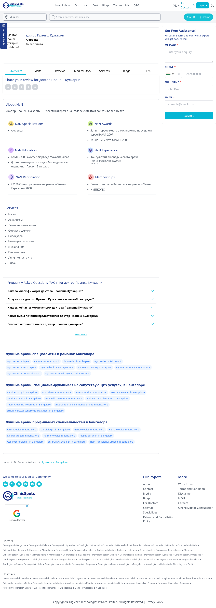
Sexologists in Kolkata (189, 559)
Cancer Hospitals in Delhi (43, 578)
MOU (181, 498)
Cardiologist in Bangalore (55, 429)
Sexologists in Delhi (33, 564)
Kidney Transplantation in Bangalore (107, 398)
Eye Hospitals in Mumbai (45, 588)
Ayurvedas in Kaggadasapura (94, 367)
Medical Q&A (82, 71)
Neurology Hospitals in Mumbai (79, 583)
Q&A (136, 5)
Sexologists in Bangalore (83, 564)
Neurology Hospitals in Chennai (140, 583)
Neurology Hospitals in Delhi (110, 583)
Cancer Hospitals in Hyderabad (72, 578)
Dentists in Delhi (63, 550)
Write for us (185, 484)
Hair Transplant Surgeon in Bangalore (111, 441)
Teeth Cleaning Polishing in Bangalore (29, 404)
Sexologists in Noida (12, 564)
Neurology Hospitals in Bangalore (173, 583)
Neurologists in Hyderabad (158, 564)
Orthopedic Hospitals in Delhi (16, 583)
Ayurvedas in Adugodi (46, 361)
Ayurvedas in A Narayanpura (57, 367)
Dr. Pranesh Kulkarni (27, 462)
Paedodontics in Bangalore (91, 392)
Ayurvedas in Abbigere (77, 361)
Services (104, 71)
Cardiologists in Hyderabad (115, 559)
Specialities (150, 512)
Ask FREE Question (198, 17)
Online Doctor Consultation (195, 508)
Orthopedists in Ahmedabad (40, 550)
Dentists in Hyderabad (126, 550)
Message (171, 45)
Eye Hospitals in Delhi (70, 588)
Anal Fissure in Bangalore (56, 392)
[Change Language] (177, 5)
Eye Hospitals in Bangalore (94, 588)
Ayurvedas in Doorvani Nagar (23, 373)
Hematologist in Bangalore (124, 429)
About (147, 484)
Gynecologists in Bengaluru (153, 550)
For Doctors (150, 503)
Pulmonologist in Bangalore (59, 435)
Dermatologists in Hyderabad (158, 554)
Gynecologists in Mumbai (180, 550)
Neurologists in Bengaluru (130, 564)
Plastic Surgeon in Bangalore (96, 435)
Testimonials (121, 5)
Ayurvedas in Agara (18, 361)
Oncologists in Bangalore (14, 545)
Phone (170, 67)
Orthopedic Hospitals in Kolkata (47, 583)
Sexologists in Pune (107, 564)
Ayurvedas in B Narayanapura (133, 367)
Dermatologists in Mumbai (104, 554)
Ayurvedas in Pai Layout (107, 361)
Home (8, 462)
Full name (173, 82)
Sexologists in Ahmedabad (57, 564)
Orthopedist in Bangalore (21, 429)
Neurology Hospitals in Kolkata (17, 588)
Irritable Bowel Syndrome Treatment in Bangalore (35, 410)
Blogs (105, 5)
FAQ (149, 71)
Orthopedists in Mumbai (163, 545)
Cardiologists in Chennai (141, 559)
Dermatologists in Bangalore (76, 554)
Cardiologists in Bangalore (15, 559)
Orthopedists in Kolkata (13, 550)
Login (201, 5)
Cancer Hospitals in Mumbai (16, 578)
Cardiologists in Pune (65, 559)
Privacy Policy (154, 602)
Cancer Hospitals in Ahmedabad (133, 578)
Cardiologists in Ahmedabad (187, 554)
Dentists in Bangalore (84, 550)
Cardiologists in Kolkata (89, 559)
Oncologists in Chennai (89, 545)
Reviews (60, 71)
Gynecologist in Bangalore (89, 429)
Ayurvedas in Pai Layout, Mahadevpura (67, 373)
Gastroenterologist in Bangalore (25, 441)
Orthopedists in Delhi (187, 545)
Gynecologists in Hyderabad (16, 554)
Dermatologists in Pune (131, 554)
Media (147, 493)
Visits (38, 71)
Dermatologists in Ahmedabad (46, 554)
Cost (95, 5)
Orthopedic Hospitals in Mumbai (166, 578)
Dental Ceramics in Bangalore (128, 392)
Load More (81, 334)
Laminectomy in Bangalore (22, 392)
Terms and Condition (191, 489)
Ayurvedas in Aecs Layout (21, 367)
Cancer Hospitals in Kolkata (102, 578)
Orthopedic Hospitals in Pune (196, 578)
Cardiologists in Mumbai (41, 559)
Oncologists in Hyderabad (64, 545)
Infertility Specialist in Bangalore (66, 441)
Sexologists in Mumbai (166, 559)
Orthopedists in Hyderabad (115, 545)
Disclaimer (185, 493)
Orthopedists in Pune (140, 545)
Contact (148, 489)
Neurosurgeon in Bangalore (23, 435)
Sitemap (148, 508)
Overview (16, 71)
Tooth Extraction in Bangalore (24, 398)
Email (170, 97)
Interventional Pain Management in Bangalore (81, 404)
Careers (183, 503)
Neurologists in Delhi (183, 564)
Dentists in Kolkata (105, 550)
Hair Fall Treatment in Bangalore (63, 398)
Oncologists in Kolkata (39, 545)
